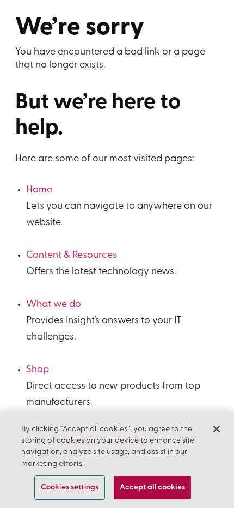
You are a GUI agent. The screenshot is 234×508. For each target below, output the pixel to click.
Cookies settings (69, 487)
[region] (117, 460)
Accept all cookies (152, 487)
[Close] (217, 429)
